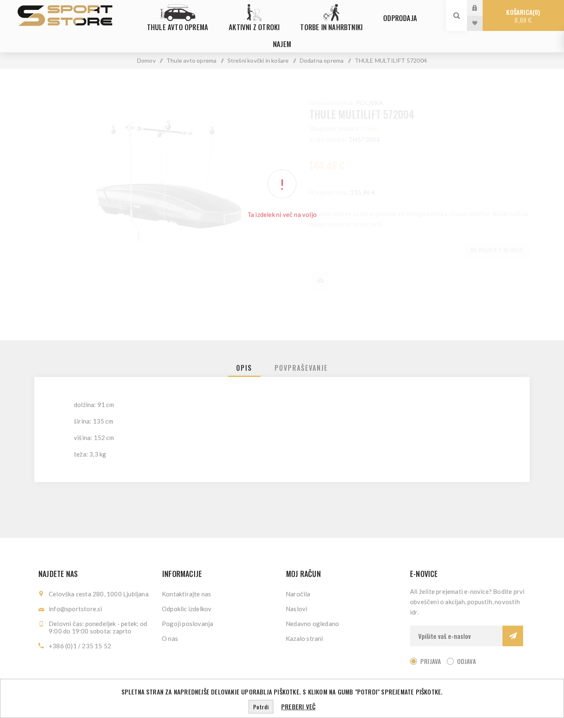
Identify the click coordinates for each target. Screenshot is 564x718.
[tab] (244, 368)
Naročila (298, 594)
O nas (170, 638)
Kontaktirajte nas (186, 594)
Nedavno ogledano (312, 623)
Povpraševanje (301, 368)
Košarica (522, 15)
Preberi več (298, 706)
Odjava (466, 661)
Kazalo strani (304, 638)
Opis (244, 368)
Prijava (481, 8)
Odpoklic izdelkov (186, 608)
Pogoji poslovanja (187, 623)
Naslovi (296, 608)
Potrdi (261, 706)
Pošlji (512, 636)
